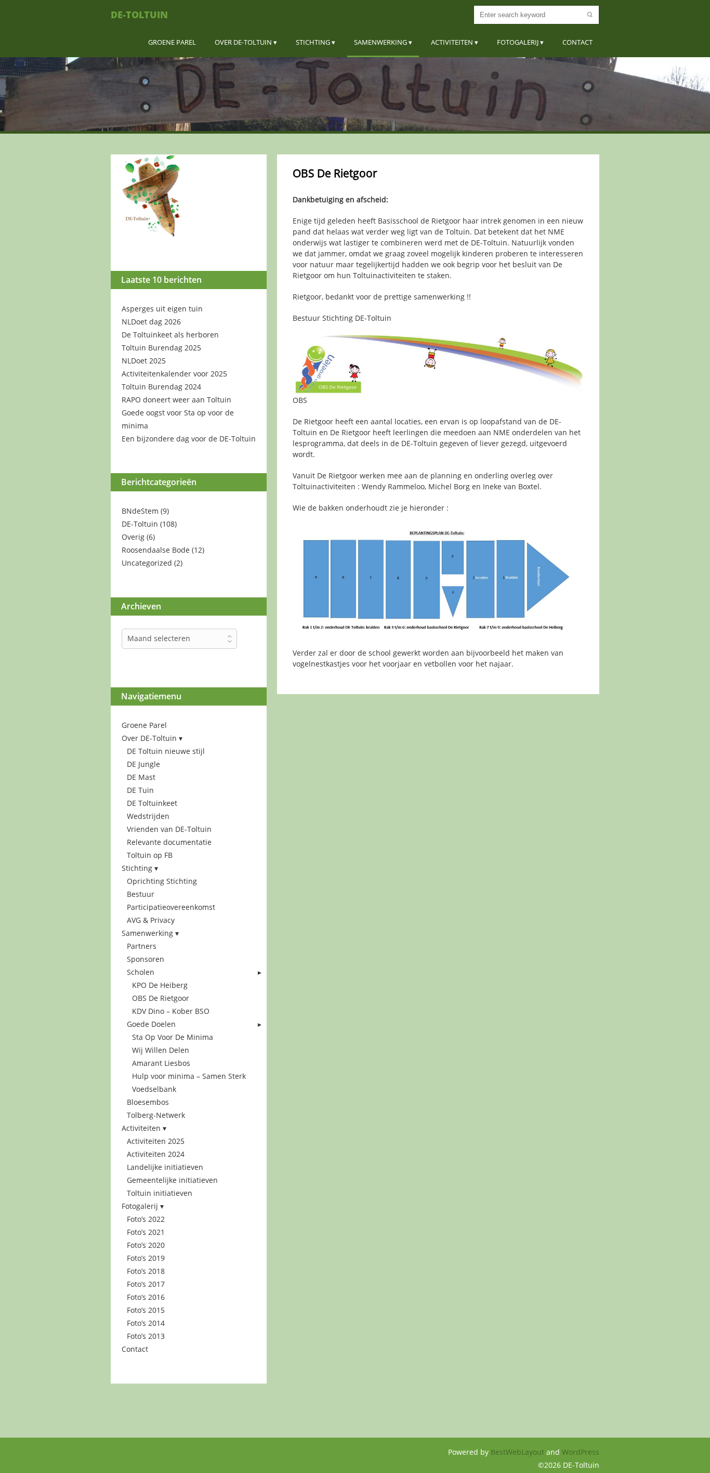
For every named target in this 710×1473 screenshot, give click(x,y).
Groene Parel (172, 42)
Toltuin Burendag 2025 (161, 348)
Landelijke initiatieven (165, 1167)
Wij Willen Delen (160, 1050)
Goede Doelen (151, 1024)
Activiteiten (452, 42)
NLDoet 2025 (144, 361)
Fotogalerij (517, 42)
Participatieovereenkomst (171, 907)
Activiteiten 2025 (156, 1141)
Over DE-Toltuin (243, 42)
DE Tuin (140, 790)
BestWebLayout (518, 1452)
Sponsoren (145, 959)
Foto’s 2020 (146, 1245)
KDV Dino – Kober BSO (170, 1011)
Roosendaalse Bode (156, 550)
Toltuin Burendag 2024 (161, 387)
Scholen (140, 972)
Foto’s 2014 (146, 1323)
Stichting (313, 42)
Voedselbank (154, 1089)
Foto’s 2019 (146, 1258)
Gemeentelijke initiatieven (172, 1180)
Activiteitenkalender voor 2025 (174, 374)
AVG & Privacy (151, 920)
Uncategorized (147, 563)
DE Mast (141, 777)
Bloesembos (148, 1102)
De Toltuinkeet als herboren (170, 335)
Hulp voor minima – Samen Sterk (189, 1076)
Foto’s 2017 (146, 1284)
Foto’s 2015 (146, 1310)
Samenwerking (380, 42)
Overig (133, 537)
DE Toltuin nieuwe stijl (166, 751)
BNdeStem (140, 511)
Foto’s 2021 (146, 1232)
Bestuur (140, 894)
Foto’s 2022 (146, 1219)
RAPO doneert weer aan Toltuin (176, 400)
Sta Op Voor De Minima (172, 1037)
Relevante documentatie (169, 842)
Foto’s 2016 (146, 1297)
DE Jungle (143, 764)
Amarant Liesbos (161, 1063)
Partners (141, 946)
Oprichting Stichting (162, 881)
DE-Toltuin (139, 14)
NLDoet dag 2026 (151, 322)
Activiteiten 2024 (156, 1154)
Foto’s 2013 (146, 1336)
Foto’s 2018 (146, 1271)
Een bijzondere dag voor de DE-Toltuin (189, 439)
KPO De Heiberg (160, 985)
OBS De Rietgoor (160, 998)
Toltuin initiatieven (159, 1193)
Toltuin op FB (150, 855)
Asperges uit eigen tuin (162, 309)
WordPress (580, 1452)
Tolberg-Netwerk (156, 1115)
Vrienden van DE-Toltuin (169, 829)
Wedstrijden (148, 816)
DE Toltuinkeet (152, 803)
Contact (577, 42)
